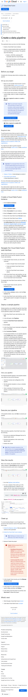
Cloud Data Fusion (9, 6)
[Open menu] (2, 1)
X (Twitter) (3, 675)
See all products (4, 632)
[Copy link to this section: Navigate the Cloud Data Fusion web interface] (12, 250)
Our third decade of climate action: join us (11, 687)
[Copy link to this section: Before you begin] (15, 72)
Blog (2, 671)
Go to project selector (10, 118)
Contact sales (4, 638)
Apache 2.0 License (17, 620)
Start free (5, 9)
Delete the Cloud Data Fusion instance (13, 532)
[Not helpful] (11, 18)
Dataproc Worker (8, 174)
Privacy (9, 685)
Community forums (5, 644)
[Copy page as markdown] (7, 41)
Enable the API (8, 126)
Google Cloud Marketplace (6, 636)
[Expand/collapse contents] (8, 24)
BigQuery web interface (14, 482)
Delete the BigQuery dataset (10, 528)
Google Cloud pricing (5, 634)
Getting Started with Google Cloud (8, 659)
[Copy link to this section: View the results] (14, 460)
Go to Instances (9, 205)
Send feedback (6, 21)
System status (4, 651)
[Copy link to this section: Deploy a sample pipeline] (20, 305)
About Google (4, 685)
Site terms (15, 685)
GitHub (2, 656)
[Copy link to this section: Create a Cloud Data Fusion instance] (8, 199)
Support (3, 646)
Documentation (8, 13)
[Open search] (18, 1)
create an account (18, 85)
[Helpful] (9, 18)
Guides (13, 15)
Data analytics (16, 13)
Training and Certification (6, 665)
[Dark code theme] (23, 493)
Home (2, 13)
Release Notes (4, 648)
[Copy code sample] (25, 493)
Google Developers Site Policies (10, 621)
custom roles (14, 147)
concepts (21, 603)
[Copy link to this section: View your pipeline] (13, 373)
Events (2, 673)
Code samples (4, 661)
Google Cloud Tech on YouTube (7, 680)
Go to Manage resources (11, 583)
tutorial (21, 601)
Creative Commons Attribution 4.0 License (13, 618)
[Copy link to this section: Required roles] (11, 130)
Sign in (24, 1)
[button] (15, 99)
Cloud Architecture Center (6, 663)
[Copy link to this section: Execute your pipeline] (18, 410)
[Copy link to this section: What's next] (11, 597)
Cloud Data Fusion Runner (10, 176)
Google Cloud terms (22, 685)
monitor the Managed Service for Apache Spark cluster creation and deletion (15, 450)
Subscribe (23, 690)
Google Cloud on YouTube (6, 678)
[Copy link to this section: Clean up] (9, 518)
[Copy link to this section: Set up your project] (14, 81)
